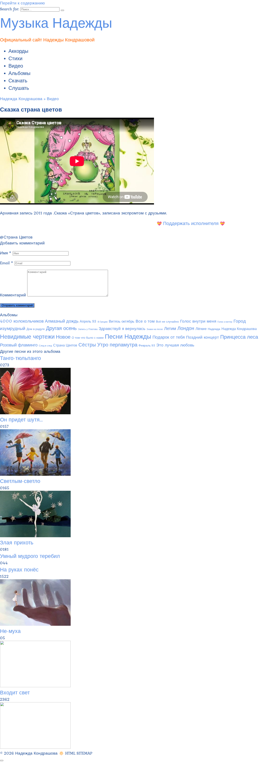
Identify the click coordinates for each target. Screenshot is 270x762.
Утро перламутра (117, 344)
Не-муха (10, 631)
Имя (5, 253)
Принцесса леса (239, 337)
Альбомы (19, 73)
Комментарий (13, 295)
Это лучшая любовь (175, 345)
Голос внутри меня (198, 321)
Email (6, 263)
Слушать (18, 88)
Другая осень (61, 328)
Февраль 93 (147, 345)
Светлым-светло (20, 481)
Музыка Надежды (56, 21)
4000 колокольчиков (22, 321)
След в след (45, 345)
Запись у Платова (87, 329)
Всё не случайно (167, 321)
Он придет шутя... (21, 419)
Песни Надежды (128, 336)
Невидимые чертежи (27, 337)
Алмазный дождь (61, 321)
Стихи (15, 58)
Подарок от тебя (169, 337)
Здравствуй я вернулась (122, 328)
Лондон (185, 328)
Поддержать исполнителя (186, 223)
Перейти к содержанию (22, 3)
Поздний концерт (202, 337)
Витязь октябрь (121, 321)
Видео (15, 66)
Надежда (214, 329)
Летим (170, 328)
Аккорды (18, 51)
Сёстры (87, 344)
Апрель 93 (88, 321)
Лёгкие (201, 328)
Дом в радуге (36, 329)
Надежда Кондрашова (239, 328)
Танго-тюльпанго (20, 358)
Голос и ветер (224, 321)
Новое (63, 337)
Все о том (145, 321)
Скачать (17, 80)
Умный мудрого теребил (30, 556)
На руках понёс (19, 569)
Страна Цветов (18, 237)
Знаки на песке (155, 329)
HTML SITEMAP (78, 753)
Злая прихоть (16, 542)
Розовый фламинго (19, 345)
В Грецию (103, 321)
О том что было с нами (88, 337)
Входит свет (15, 692)
